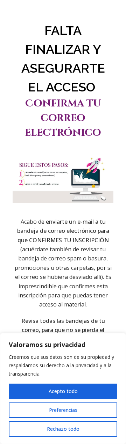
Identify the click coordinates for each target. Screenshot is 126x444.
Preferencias (63, 410)
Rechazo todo (63, 429)
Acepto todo (63, 391)
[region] (63, 388)
